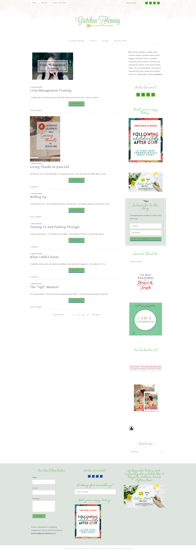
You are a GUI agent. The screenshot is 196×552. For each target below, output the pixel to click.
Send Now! (39, 516)
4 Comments (34, 277)
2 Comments (34, 247)
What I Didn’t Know (44, 257)
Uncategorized (36, 87)
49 (83, 314)
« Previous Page (58, 314)
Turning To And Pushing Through (54, 227)
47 (74, 314)
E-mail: (35, 488)
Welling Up (38, 197)
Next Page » (96, 314)
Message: (36, 499)
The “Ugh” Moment (44, 287)
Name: (34, 477)
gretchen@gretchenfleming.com (43, 533)
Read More (158, 74)
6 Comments (34, 187)
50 (88, 314)
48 (78, 314)
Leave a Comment (36, 110)
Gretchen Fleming (98, 21)
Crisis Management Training (50, 90)
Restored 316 (127, 548)
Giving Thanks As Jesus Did (49, 167)
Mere (113, 548)
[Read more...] (76, 103)
